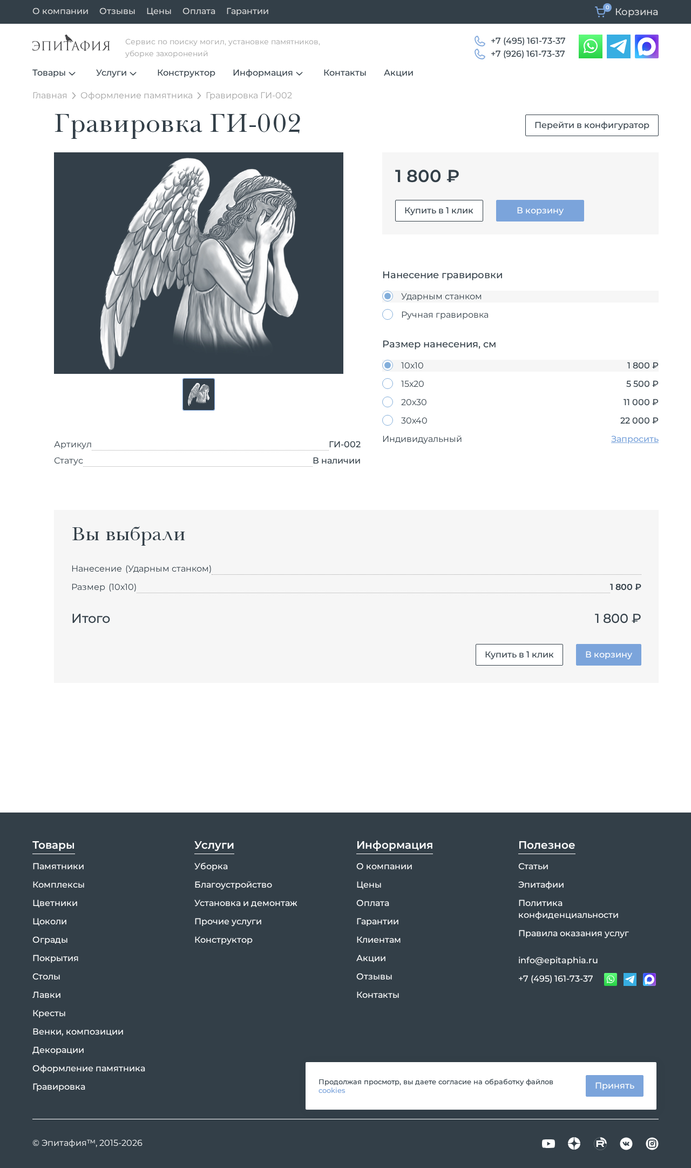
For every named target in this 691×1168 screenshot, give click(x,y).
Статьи (533, 866)
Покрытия (55, 958)
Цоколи (49, 921)
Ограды (50, 940)
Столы (46, 976)
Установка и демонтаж (245, 903)
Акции (399, 73)
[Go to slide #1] (198, 394)
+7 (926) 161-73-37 (528, 54)
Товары (49, 73)
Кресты (49, 1013)
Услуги (111, 73)
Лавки (46, 995)
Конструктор (186, 73)
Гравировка (58, 1087)
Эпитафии (541, 885)
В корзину (540, 210)
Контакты (345, 73)
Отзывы (117, 11)
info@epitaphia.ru (558, 960)
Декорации (58, 1050)
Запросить (635, 439)
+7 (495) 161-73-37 (528, 41)
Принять (614, 1085)
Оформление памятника (88, 1068)
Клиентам (378, 940)
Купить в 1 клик (438, 210)
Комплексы (58, 885)
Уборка (211, 866)
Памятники (58, 866)
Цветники (55, 903)
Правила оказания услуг (573, 933)
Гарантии (247, 11)
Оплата (198, 11)
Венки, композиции (78, 1031)
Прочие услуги (228, 921)
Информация (263, 73)
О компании (60, 11)
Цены (159, 11)
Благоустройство (233, 885)
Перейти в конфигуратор (591, 125)
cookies (332, 1090)
